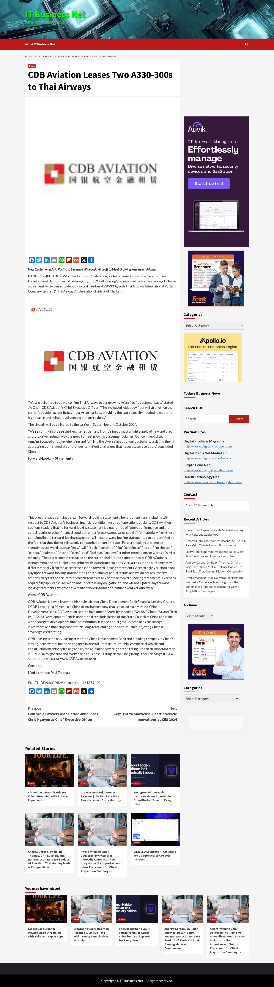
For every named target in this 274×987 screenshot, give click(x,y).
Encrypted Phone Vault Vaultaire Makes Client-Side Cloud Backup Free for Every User (153, 798)
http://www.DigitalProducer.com (208, 446)
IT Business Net (55, 14)
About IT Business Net (40, 44)
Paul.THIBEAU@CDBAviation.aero (53, 683)
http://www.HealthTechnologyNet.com (213, 482)
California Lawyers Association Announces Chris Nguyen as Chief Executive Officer (63, 714)
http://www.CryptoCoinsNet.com (208, 470)
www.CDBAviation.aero (78, 659)
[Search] (246, 44)
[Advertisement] (174, 18)
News (32, 65)
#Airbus (80, 276)
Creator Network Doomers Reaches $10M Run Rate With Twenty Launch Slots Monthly (101, 796)
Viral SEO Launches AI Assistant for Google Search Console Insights (155, 855)
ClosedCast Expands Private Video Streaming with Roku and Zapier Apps (49, 796)
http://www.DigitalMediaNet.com (208, 458)
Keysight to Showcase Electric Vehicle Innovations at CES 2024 (145, 714)
